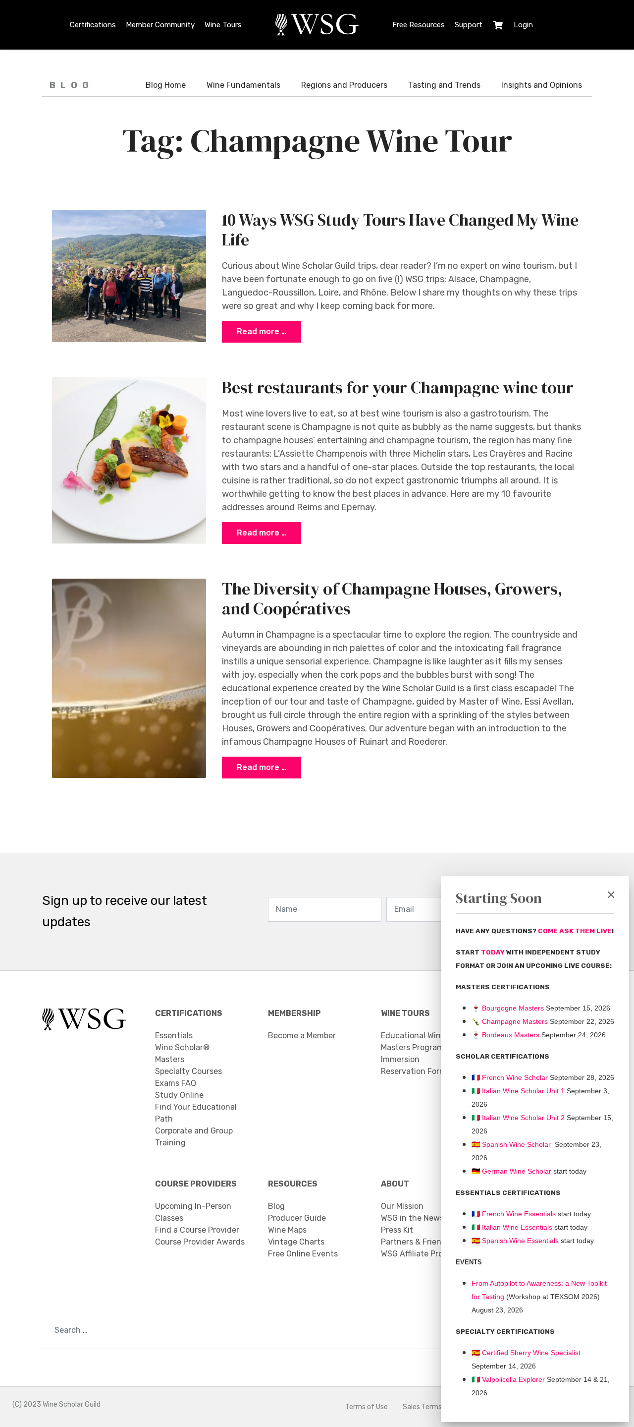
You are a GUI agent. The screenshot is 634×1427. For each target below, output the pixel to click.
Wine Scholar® (182, 1047)
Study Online (179, 1095)
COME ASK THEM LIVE (575, 931)
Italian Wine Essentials (516, 1227)
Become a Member (302, 1035)
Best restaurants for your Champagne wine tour (398, 387)
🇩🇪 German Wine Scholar (511, 1171)
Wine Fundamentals (243, 85)
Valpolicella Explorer (508, 1379)
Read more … (261, 331)
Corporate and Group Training (194, 1136)
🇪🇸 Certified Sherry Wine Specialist (526, 1353)
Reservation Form (413, 1071)
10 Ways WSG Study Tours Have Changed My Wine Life (400, 229)
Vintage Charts (296, 1242)
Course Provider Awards (200, 1242)
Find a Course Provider (197, 1230)
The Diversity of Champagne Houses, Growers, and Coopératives (392, 598)
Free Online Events (303, 1253)
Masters (169, 1059)
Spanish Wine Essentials (519, 1241)
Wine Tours (223, 24)
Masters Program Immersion (412, 1053)
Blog (276, 1206)
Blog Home (166, 85)
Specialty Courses (188, 1071)
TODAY (493, 952)
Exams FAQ (175, 1083)
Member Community (160, 24)
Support (468, 24)
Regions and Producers (344, 85)
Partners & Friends (415, 1242)
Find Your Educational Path (196, 1113)
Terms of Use (366, 1407)
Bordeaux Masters (505, 1035)
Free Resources (418, 24)
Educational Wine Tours (424, 1035)
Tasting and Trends (444, 85)
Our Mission (402, 1206)
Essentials (174, 1035)
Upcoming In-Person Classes (193, 1212)
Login (523, 24)
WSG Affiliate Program (421, 1253)
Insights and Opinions (541, 85)
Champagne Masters (515, 1021)
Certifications (93, 24)
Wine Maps (287, 1230)
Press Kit (397, 1230)
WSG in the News (412, 1218)
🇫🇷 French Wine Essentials (514, 1214)
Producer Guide (297, 1218)
